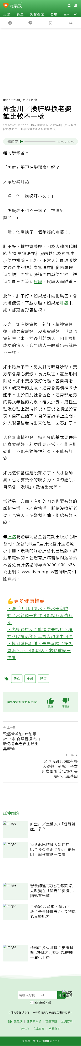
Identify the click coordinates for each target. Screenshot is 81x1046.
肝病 (11, 536)
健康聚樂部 (34, 1021)
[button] (75, 14)
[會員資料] (68, 5)
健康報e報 (43, 1003)
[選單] (75, 5)
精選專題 (51, 1021)
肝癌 (64, 303)
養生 (20, 14)
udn (6, 100)
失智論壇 (37, 14)
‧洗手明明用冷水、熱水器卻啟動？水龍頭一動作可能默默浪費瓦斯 (40, 615)
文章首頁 (39, 1028)
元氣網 (15, 100)
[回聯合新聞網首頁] (6, 5)
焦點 (6, 14)
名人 (26, 100)
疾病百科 (67, 1021)
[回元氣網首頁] (16, 5)
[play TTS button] (21, 141)
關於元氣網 (15, 1021)
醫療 (53, 14)
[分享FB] (10, 22)
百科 (67, 14)
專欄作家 (55, 1028)
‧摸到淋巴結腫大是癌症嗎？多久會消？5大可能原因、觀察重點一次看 (40, 650)
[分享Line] (30, 22)
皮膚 (38, 281)
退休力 (24, 1028)
